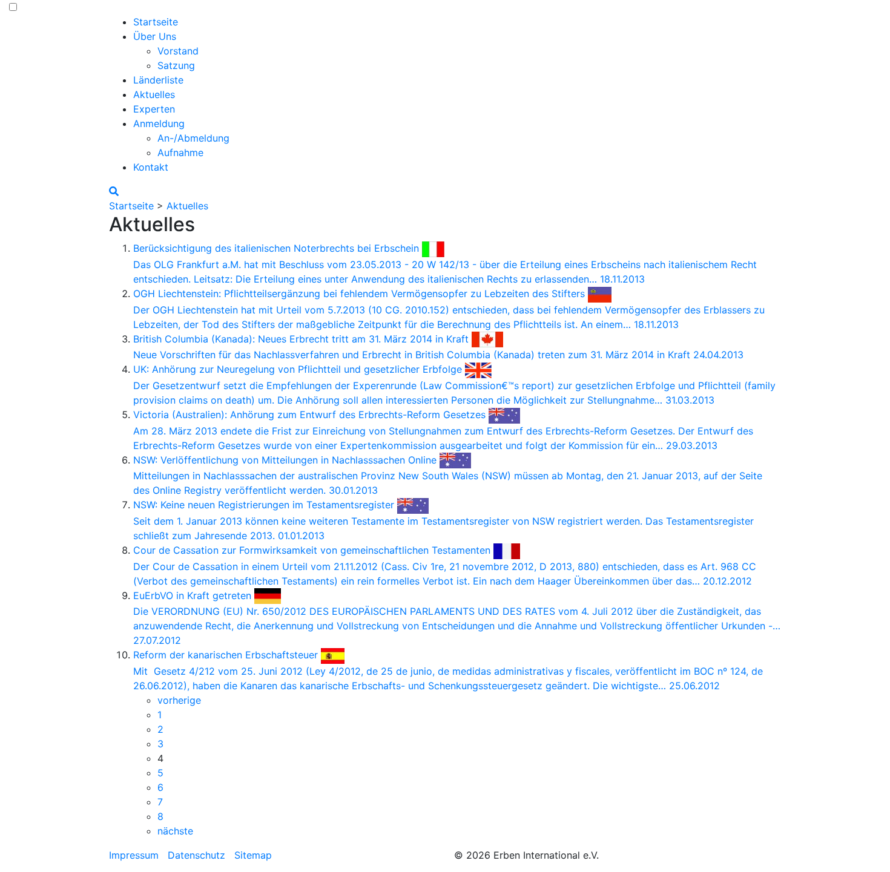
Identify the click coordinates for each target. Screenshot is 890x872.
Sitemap (253, 855)
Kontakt (150, 167)
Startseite (155, 22)
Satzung (176, 65)
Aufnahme (180, 152)
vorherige (179, 700)
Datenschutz (196, 855)
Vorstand (178, 51)
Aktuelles (154, 94)
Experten (154, 109)
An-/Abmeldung (193, 138)
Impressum (134, 855)
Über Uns (154, 36)
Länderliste (158, 80)
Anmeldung (159, 123)
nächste (175, 831)
